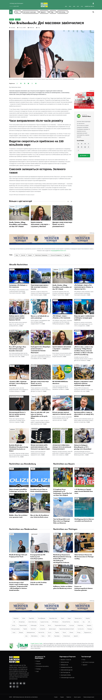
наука (42, 636)
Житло (49, 625)
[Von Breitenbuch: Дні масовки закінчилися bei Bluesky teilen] (28, 83)
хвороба (88, 618)
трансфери (56, 636)
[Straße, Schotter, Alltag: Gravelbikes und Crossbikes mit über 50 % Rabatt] (19, 213)
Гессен (49, 632)
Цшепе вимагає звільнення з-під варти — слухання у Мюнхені (40, 224)
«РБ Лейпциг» (55, 622)
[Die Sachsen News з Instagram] (17, 683)
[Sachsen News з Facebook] (81, 147)
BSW (49, 636)
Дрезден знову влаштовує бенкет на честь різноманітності (62, 224)
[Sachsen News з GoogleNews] (78, 143)
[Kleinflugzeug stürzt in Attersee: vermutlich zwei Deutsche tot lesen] (84, 507)
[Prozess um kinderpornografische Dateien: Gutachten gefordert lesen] (84, 574)
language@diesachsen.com (58, 250)
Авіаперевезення (31, 632)
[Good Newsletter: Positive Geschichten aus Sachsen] (62, 372)
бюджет (30, 255)
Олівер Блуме (66, 636)
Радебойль (31, 618)
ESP (78, 6)
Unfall (56, 566)
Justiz (11, 469)
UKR (74, 6)
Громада (38, 669)
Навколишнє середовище (60, 429)
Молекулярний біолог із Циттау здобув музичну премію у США (17, 414)
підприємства (87, 632)
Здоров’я (76, 636)
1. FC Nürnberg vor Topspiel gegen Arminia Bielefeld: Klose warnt (84, 491)
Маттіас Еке (41, 632)
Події (52, 12)
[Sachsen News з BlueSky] (85, 147)
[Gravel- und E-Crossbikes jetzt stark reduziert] (62, 276)
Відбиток (69, 697)
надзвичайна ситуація (60, 625)
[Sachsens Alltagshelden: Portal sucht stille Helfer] (41, 403)
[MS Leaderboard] (51, 239)
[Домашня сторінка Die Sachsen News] (10, 683)
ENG (70, 6)
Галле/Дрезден (41, 618)
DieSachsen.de (65, 662)
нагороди (89, 629)
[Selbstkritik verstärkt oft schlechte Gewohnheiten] (41, 306)
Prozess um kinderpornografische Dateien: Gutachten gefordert (84, 588)
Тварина (57, 632)
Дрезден (67, 255)
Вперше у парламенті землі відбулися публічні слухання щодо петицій (83, 383)
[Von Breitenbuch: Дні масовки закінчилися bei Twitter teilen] (32, 83)
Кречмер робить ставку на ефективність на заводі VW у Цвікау (84, 414)
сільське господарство (56, 255)
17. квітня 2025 (22, 27)
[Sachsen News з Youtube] (78, 147)
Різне (16, 12)
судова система (44, 622)
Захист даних (77, 697)
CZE (82, 6)
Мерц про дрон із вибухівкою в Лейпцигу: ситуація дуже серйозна (84, 318)
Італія (14, 632)
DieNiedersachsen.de (66, 667)
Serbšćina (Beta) (89, 6)
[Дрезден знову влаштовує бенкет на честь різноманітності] (62, 213)
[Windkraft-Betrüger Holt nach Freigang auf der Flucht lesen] (19, 542)
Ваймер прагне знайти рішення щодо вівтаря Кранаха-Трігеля (16, 318)
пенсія (64, 632)
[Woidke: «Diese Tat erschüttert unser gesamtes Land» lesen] (19, 503)
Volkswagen (33, 625)
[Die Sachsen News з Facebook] (24, 683)
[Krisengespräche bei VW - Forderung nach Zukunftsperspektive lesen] (40, 542)
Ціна (26, 636)
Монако (71, 632)
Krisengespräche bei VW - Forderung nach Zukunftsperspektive (38, 556)
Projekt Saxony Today (37, 643)
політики (18, 19)
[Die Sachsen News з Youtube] (20, 683)
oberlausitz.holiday (66, 675)
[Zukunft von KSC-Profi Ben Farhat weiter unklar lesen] (40, 570)
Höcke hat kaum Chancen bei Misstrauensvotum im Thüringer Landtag (84, 556)
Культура (71, 625)
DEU (66, 6)
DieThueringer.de (65, 672)
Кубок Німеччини (32, 622)
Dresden (13, 27)
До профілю (83, 155)
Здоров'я (43, 12)
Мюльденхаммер (15, 629)
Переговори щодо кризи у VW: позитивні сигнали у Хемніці (39, 287)
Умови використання (88, 697)
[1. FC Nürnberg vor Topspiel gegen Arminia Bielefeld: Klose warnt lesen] (84, 477)
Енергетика (80, 625)
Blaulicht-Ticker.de (66, 659)
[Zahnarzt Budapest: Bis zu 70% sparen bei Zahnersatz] (84, 435)
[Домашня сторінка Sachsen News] (81, 143)
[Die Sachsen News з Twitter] (17, 686)
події (37, 671)
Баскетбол (33, 629)
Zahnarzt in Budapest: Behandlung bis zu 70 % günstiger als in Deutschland (82, 447)
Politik (12, 562)
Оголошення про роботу (42, 666)
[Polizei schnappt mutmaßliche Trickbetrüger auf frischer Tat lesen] (19, 477)
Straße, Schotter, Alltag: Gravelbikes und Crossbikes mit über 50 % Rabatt (18, 224)
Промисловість (78, 618)
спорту (12, 269)
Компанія (38, 663)
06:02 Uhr (31, 27)
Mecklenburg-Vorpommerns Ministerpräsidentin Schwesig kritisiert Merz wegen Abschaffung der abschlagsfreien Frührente (62, 558)
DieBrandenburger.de (66, 670)
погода (78, 632)
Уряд (16, 255)
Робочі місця (61, 12)
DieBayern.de (64, 665)
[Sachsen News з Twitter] (78, 150)
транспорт (76, 622)
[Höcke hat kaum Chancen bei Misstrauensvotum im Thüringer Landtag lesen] (84, 542)
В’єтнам (42, 625)
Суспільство (81, 629)
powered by (14, 6)
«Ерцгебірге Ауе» (53, 618)
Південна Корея (23, 625)
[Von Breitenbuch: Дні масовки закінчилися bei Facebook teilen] (20, 83)
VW (14, 622)
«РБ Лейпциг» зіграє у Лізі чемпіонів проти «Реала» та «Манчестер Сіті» (83, 287)
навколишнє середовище (41, 255)
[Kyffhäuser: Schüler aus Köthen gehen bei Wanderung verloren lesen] (63, 574)
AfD (89, 622)
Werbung (55, 269)
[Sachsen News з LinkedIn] (85, 143)
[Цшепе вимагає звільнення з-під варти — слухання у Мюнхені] (41, 213)
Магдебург (16, 618)
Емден (69, 618)
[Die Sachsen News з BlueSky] (10, 686)
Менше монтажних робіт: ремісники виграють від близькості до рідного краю (40, 447)
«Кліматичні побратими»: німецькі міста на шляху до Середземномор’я (61, 447)
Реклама (12, 206)
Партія (62, 618)
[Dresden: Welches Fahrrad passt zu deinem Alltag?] (19, 337)
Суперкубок (42, 629)
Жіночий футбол (66, 622)
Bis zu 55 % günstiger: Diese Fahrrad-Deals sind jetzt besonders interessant (17, 348)
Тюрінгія (25, 629)
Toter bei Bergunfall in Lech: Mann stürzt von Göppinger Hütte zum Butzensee (61, 521)
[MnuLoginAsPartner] (93, 3)
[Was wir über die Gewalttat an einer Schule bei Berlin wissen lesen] (40, 503)
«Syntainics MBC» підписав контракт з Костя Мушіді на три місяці (18, 383)
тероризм (89, 625)
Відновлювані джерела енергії (66, 629)
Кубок (23, 618)
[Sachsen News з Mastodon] (88, 147)
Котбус (13, 625)
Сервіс (56, 697)
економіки (34, 269)
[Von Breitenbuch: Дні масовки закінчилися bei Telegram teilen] (35, 83)
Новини (11, 19)
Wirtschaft (34, 534)
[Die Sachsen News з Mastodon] (14, 686)
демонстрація (52, 629)
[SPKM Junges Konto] (84, 100)
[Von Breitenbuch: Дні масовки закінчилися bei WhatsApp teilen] (17, 83)
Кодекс (62, 697)
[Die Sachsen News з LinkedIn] (14, 683)
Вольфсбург (22, 622)
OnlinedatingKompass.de (67, 677)
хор (83, 622)
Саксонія (23, 255)
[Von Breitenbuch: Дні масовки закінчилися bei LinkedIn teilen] (24, 83)
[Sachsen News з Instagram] (88, 143)
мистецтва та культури (29, 12)
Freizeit (56, 498)
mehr (23, 293)
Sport (55, 469)
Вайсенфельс (34, 636)
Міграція (21, 632)
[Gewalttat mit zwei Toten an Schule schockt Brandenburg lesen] (40, 477)
